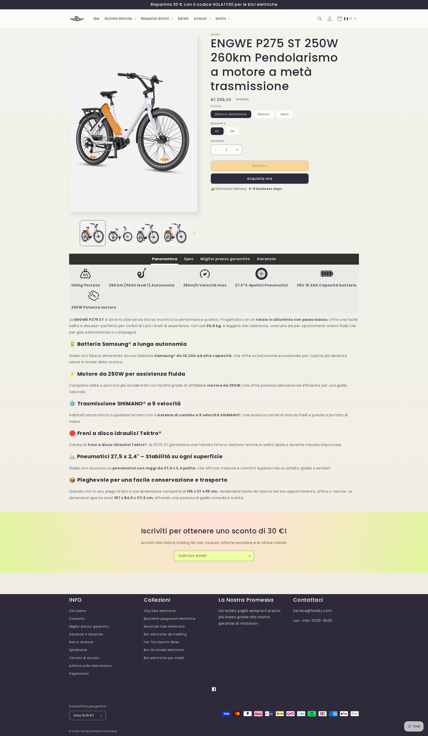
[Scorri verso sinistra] (74, 233)
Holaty (85, 731)
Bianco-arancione (233, 115)
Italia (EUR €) (84, 715)
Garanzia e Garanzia (86, 634)
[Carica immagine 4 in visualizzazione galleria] (175, 233)
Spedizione (78, 650)
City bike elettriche (160, 611)
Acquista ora (259, 178)
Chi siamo (77, 611)
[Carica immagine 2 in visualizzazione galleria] (120, 233)
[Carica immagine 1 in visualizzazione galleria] (92, 233)
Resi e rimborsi (81, 642)
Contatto (77, 618)
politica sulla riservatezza (90, 665)
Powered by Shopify (104, 731)
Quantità (217, 141)
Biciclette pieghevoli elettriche (169, 618)
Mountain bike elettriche (164, 626)
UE (219, 132)
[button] (120, 18)
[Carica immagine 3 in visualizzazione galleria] (148, 233)
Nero (287, 115)
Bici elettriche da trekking (165, 634)
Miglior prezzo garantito (89, 626)
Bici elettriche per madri (164, 658)
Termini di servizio (84, 658)
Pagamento (79, 673)
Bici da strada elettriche (164, 650)
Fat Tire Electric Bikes (161, 642)
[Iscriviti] (249, 556)
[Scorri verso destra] (195, 233)
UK (234, 132)
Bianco (266, 115)
